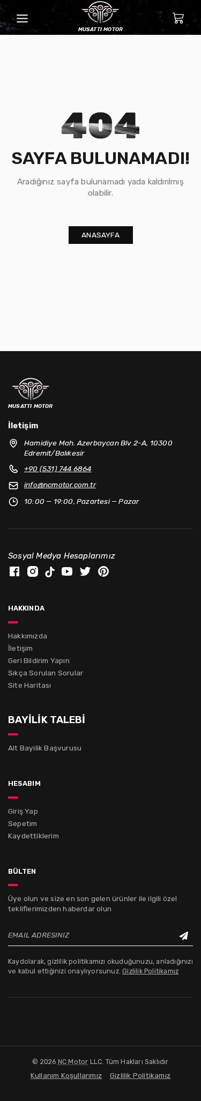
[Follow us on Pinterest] (103, 570)
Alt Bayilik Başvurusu (44, 747)
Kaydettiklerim (33, 835)
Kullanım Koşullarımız (66, 1075)
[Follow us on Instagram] (32, 570)
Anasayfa (100, 234)
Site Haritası (29, 685)
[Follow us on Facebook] (14, 570)
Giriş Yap (23, 811)
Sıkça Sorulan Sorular (45, 672)
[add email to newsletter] (184, 935)
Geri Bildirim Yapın (39, 660)
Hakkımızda (27, 635)
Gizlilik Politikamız (150, 971)
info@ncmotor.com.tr (60, 484)
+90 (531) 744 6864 (58, 468)
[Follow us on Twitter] (85, 570)
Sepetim (22, 823)
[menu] (22, 17)
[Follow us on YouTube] (67, 570)
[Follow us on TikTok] (49, 571)
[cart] (178, 17)
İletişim (20, 648)
